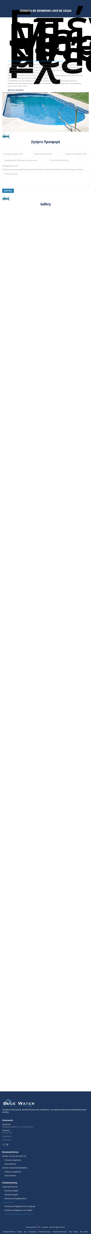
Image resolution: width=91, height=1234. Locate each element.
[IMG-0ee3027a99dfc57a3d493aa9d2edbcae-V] (24, 426)
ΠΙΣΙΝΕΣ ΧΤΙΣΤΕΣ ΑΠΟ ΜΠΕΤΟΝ (14, 1156)
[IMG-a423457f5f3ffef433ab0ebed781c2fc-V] (24, 875)
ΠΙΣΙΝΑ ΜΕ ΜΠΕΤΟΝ (10, 1187)
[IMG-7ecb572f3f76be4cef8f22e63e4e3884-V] (24, 702)
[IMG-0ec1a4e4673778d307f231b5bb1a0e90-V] (24, 228)
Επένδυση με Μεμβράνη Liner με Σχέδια (19, 1214)
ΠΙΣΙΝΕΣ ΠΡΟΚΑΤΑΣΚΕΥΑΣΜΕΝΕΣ (14, 1168)
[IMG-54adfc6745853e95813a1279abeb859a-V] (24, 981)
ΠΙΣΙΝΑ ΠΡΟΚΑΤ (8, 1202)
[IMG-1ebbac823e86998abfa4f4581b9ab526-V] (24, 931)
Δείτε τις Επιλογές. (16, 90)
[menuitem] (9, 1232)
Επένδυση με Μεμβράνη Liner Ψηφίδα (18, 1210)
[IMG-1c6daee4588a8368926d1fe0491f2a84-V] (24, 540)
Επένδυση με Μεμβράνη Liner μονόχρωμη (19, 1206)
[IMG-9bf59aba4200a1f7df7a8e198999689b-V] (24, 789)
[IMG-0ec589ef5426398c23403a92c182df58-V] (24, 315)
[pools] (24, 1065)
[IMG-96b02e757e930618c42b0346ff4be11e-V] (24, 481)
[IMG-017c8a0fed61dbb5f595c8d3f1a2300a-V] (24, 370)
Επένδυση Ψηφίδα (11, 1195)
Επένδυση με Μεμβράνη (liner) (15, 1198)
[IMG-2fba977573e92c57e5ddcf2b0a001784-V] (24, 584)
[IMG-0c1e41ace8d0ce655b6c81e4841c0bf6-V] (24, 1029)
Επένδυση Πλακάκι (11, 1191)
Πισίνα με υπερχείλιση (12, 1160)
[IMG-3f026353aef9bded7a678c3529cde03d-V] (24, 624)
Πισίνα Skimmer (10, 1164)
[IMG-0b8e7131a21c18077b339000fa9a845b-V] (24, 647)
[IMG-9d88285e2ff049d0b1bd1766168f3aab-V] (24, 272)
